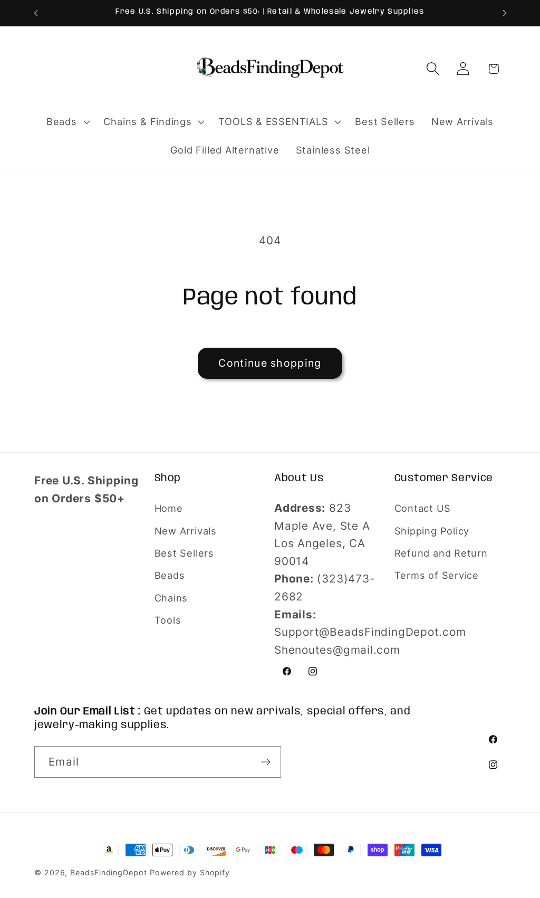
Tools (168, 620)
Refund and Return (441, 553)
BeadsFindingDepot (108, 872)
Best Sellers (184, 553)
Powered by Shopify (190, 872)
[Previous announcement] (35, 13)
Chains (171, 598)
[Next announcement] (504, 13)
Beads (170, 575)
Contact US (422, 508)
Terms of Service (436, 575)
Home (169, 508)
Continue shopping (269, 363)
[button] (66, 122)
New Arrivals (186, 531)
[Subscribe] (265, 762)
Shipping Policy (432, 531)
